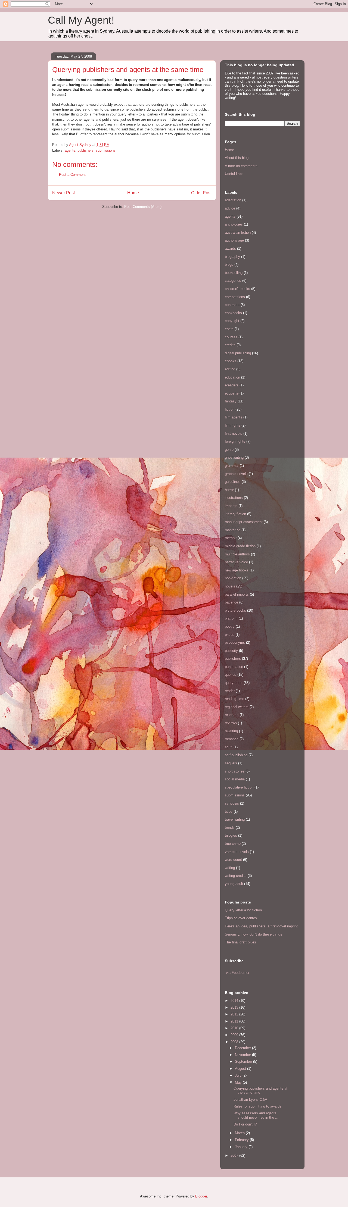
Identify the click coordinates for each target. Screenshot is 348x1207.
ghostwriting (234, 457)
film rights (232, 425)
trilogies (231, 835)
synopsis (232, 803)
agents (70, 150)
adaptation (233, 200)
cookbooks (233, 313)
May (239, 1082)
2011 (235, 1021)
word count (233, 860)
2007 (235, 1155)
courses (231, 337)
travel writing (235, 819)
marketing (232, 530)
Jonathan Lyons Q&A (250, 1099)
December (243, 1048)
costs (229, 329)
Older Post (201, 192)
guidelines (233, 482)
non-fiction (233, 578)
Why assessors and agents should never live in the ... (256, 1115)
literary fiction (235, 514)
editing (230, 369)
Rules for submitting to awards (257, 1106)
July (239, 1075)
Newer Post (63, 192)
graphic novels (236, 474)
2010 (235, 1028)
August (241, 1069)
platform (231, 618)
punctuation (234, 667)
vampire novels (237, 852)
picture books (235, 610)
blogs (229, 264)
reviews (231, 723)
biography (232, 257)
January (241, 1147)
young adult (234, 884)
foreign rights (235, 441)
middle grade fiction (240, 546)
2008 (235, 1042)
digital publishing (238, 353)
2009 (235, 1035)
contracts (232, 305)
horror (229, 490)
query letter (234, 683)
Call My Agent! (81, 20)
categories (233, 281)
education (232, 377)
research (231, 715)
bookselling (234, 273)
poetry (230, 626)
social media (235, 779)
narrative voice (236, 562)
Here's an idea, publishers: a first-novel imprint (261, 926)
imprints (231, 506)
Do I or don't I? (245, 1124)
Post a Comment (72, 175)
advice (230, 208)
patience (231, 602)
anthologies (234, 224)
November (243, 1055)
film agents (233, 417)
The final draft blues (240, 942)
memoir (231, 538)
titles (228, 811)
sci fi (228, 747)
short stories (234, 771)
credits (230, 345)
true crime (233, 844)
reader (230, 691)
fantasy (231, 401)
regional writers (236, 707)
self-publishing (236, 755)
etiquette (231, 393)
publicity (231, 651)
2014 (235, 1001)
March (240, 1133)
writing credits (236, 876)
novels (230, 586)
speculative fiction (239, 787)
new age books (236, 570)
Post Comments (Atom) (142, 207)
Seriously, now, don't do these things (253, 934)
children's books (237, 289)
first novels (233, 433)
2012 (235, 1014)
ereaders (231, 385)
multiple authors (237, 554)
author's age (234, 240)
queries (230, 675)
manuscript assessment (244, 522)
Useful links (234, 174)
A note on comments (241, 166)
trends (230, 827)
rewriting (231, 731)
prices (229, 635)
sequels (231, 763)
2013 (235, 1007)
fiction (229, 409)
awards (230, 248)
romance (231, 739)
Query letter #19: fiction (243, 910)
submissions (106, 150)
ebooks (230, 361)
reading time (234, 699)
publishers (85, 150)
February (242, 1140)
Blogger (201, 1196)
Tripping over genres (241, 918)
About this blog (236, 158)
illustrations (234, 498)
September (244, 1061)
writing (230, 868)
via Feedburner (237, 973)
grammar (232, 466)
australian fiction (238, 232)
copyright (232, 321)
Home (133, 192)
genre (229, 450)
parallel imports (237, 594)
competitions (235, 297)
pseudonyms (235, 642)
